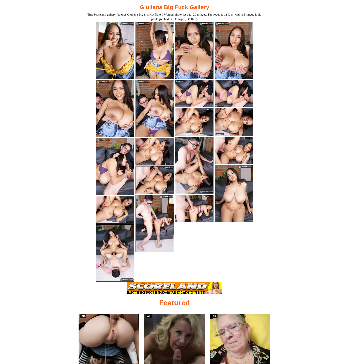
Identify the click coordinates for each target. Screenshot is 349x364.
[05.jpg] (115, 108)
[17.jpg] (115, 253)
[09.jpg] (115, 166)
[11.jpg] (194, 122)
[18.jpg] (155, 223)
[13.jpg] (115, 210)
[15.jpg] (194, 165)
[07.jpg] (194, 94)
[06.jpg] (155, 108)
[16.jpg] (234, 150)
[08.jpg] (234, 94)
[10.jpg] (155, 152)
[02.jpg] (155, 50)
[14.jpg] (155, 180)
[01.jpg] (115, 50)
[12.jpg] (234, 122)
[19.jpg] (194, 208)
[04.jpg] (234, 50)
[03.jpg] (194, 50)
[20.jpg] (234, 193)
